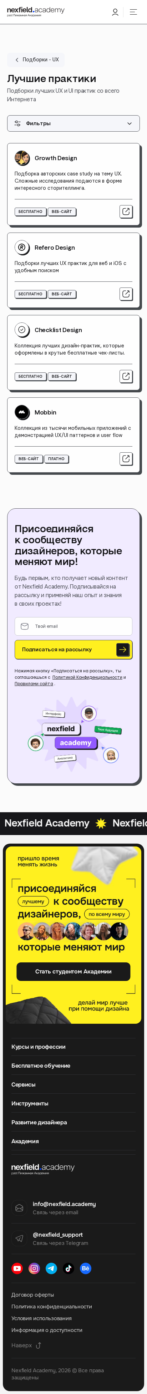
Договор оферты (32, 1294)
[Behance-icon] (85, 1268)
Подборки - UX (41, 59)
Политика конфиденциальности (51, 1306)
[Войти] (114, 12)
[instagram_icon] (34, 1268)
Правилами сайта (34, 684)
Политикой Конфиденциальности (87, 677)
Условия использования (41, 1318)
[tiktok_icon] (68, 1268)
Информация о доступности (46, 1330)
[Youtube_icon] (17, 1268)
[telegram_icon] (51, 1268)
